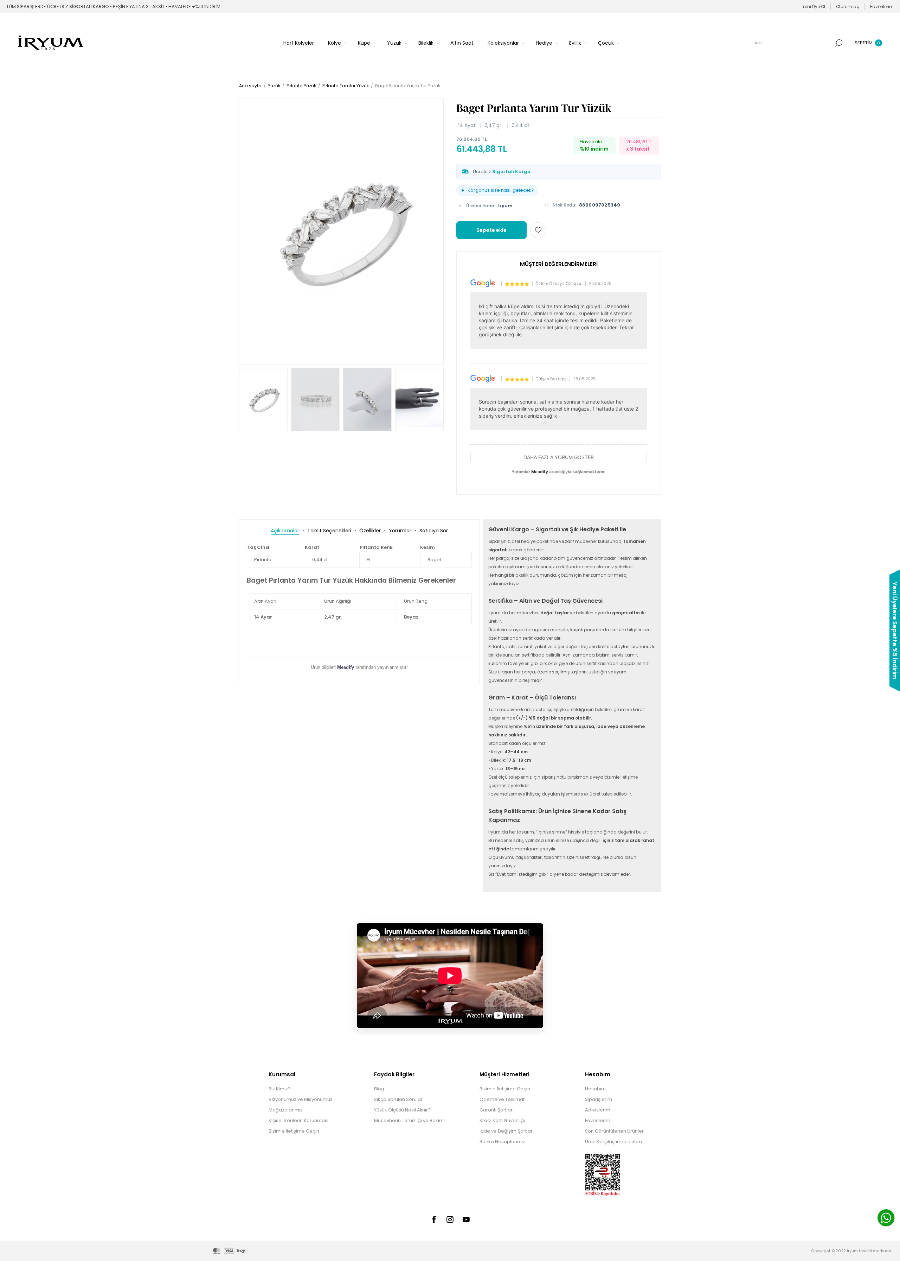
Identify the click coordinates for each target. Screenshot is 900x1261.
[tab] (285, 530)
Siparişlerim (598, 1099)
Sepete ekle (491, 230)
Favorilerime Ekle (538, 230)
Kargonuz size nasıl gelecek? (501, 190)
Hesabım (595, 1088)
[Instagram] (450, 1219)
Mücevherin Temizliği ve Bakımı (409, 1120)
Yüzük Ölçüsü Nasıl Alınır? (402, 1110)
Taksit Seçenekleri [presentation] (329, 530)
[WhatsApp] (886, 1219)
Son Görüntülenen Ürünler (614, 1131)
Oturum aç (847, 6)
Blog (379, 1088)
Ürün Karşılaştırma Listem (613, 1141)
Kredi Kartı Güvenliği (502, 1120)
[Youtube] (466, 1219)
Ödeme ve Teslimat (502, 1099)
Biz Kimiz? (280, 1088)
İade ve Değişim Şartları (507, 1131)
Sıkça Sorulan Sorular (398, 1099)
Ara (839, 43)
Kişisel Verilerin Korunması (298, 1120)
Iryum (505, 205)
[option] (263, 399)
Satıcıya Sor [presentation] (433, 530)
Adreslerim (597, 1110)
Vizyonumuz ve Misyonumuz (301, 1099)
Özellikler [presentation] (370, 530)
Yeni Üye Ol (813, 6)
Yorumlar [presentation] (400, 530)
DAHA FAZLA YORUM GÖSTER (558, 457)
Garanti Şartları (497, 1110)
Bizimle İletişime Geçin (294, 1131)
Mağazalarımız (286, 1110)
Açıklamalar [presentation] (285, 530)
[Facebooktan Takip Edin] (434, 1219)
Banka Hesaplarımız (502, 1141)
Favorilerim (597, 1120)
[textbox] (793, 43)
